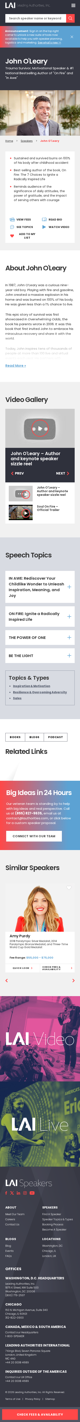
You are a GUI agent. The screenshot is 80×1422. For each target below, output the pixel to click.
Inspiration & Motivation (31, 686)
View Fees (23, 220)
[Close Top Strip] (73, 37)
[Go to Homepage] (27, 5)
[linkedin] (18, 1193)
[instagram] (25, 1193)
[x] (12, 1193)
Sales (17, 698)
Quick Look (21, 968)
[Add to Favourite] (69, 888)
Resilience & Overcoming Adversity (40, 692)
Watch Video (59, 227)
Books (15, 737)
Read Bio (55, 220)
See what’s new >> (49, 42)
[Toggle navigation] (73, 5)
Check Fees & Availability (51, 968)
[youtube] (32, 1193)
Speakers (27, 141)
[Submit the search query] (70, 18)
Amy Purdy (20, 936)
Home (9, 141)
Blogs (34, 737)
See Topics (24, 227)
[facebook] (6, 1193)
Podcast (55, 737)
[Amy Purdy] (40, 907)
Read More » (15, 365)
